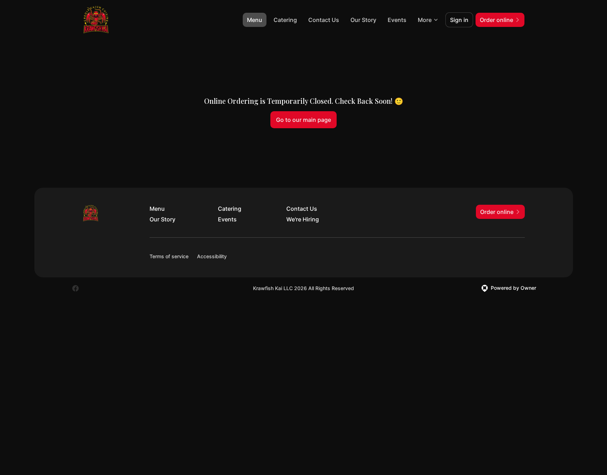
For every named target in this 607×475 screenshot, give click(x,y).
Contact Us (323, 19)
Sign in (459, 19)
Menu (254, 19)
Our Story (363, 19)
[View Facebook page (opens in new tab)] (75, 288)
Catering (285, 19)
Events (397, 19)
